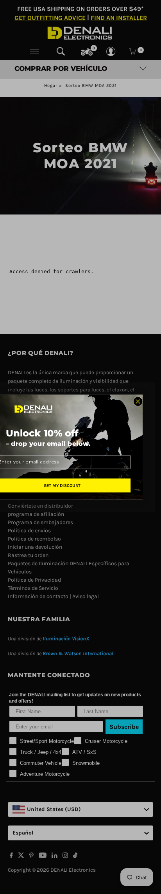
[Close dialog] (138, 401)
